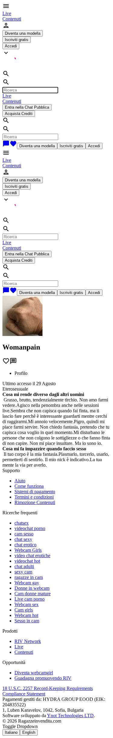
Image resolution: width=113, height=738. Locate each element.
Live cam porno (29, 599)
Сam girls (23, 609)
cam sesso (23, 533)
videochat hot (27, 561)
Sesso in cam (26, 620)
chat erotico (25, 544)
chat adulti (24, 566)
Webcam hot (26, 615)
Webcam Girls (28, 550)
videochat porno (29, 528)
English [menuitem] (28, 732)
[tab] (62, 373)
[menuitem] (6, 13)
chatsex (21, 523)
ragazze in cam (28, 577)
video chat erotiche (32, 555)
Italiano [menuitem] (11, 732)
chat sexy (23, 539)
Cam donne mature (32, 593)
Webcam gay (26, 582)
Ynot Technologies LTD (70, 715)
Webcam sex (26, 604)
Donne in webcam (31, 588)
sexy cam (23, 571)
